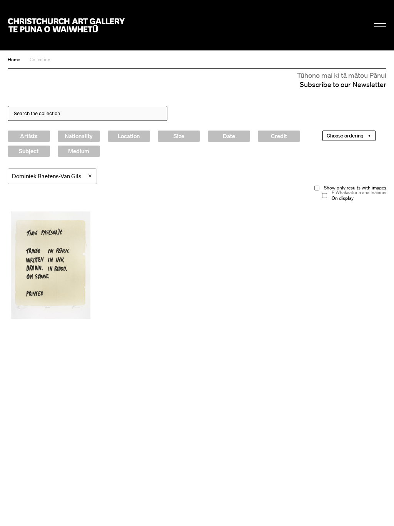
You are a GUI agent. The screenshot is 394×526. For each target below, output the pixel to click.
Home (14, 59)
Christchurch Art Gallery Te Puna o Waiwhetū (66, 25)
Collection (40, 59)
